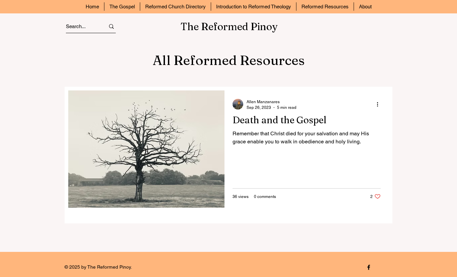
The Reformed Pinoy (229, 26)
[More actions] (380, 104)
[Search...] (111, 26)
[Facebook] (368, 267)
